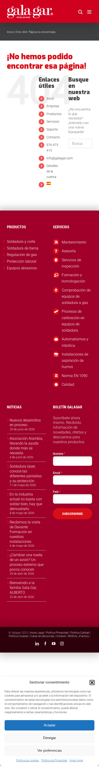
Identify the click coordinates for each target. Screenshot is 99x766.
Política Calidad (79, 632)
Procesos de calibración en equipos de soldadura (73, 321)
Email (57, 473)
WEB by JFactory (78, 636)
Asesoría (69, 251)
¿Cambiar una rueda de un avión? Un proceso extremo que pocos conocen (27, 562)
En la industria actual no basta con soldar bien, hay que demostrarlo (26, 501)
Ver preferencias (49, 750)
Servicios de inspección (71, 263)
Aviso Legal (37, 632)
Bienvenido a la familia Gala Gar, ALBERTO (23, 588)
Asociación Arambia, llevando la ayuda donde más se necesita (26, 445)
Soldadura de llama (22, 248)
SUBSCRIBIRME (72, 514)
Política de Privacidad (54, 760)
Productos (54, 114)
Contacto (53, 137)
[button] (92, 682)
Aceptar (49, 725)
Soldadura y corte (21, 241)
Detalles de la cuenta (52, 171)
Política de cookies (27, 760)
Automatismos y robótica (75, 342)
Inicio (10, 32)
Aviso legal (76, 760)
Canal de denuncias (42, 636)
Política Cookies (18, 636)
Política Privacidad (57, 632)
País (57, 491)
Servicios (53, 121)
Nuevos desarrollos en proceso (25, 422)
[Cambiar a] (54, 183)
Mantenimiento (74, 242)
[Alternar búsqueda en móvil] (80, 11)
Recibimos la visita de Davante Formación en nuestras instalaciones (25, 531)
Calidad (68, 384)
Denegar (49, 738)
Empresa (53, 106)
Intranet (61, 636)
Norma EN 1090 (74, 376)
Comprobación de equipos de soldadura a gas (76, 296)
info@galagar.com (60, 158)
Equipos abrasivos (22, 268)
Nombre (59, 453)
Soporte (52, 129)
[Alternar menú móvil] (89, 11)
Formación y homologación (73, 278)
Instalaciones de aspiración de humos (75, 360)
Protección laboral (21, 261)
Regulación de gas (22, 254)
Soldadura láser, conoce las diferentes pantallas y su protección (26, 473)
